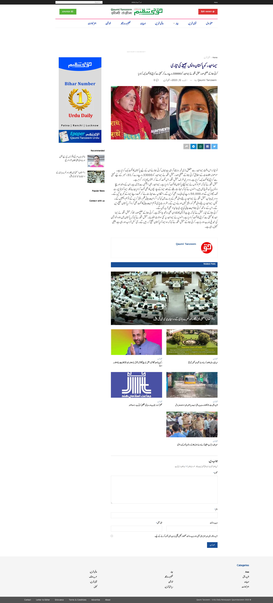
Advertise (95, 599)
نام (216, 509)
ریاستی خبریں (169, 587)
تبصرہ (215, 472)
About (107, 599)
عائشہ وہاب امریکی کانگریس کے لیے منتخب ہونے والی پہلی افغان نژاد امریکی (72, 158)
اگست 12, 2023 (180, 80)
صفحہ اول (209, 23)
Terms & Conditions (77, 599)
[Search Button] (57, 2)
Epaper (66, 12)
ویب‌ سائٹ (214, 522)
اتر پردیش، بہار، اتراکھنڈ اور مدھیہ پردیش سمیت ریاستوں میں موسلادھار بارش (196, 405)
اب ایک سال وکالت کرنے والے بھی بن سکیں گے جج (203, 362)
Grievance (59, 599)
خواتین (108, 23)
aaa (247, 572)
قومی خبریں (192, 23)
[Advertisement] (136, 38)
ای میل (159, 522)
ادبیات (142, 23)
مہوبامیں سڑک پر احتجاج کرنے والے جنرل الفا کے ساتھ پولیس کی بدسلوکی (197, 444)
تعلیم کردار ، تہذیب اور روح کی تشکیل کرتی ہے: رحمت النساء (145, 405)
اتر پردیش (246, 577)
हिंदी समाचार (207, 12)
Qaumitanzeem (238, 600)
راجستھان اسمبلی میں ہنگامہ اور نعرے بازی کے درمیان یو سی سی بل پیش (184, 318)
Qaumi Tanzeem (207, 80)
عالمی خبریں (159, 23)
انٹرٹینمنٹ (92, 23)
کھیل (95, 587)
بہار (177, 23)
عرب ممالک (93, 577)
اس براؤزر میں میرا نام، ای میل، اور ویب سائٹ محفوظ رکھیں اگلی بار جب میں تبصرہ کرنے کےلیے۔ (186, 536)
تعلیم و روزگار (126, 23)
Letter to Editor (43, 599)
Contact (27, 599)
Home (216, 2)
